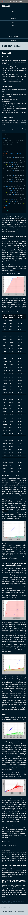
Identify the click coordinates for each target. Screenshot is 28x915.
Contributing (14, 37)
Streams (14, 33)
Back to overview (5, 907)
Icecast (6, 6)
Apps (14, 22)
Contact (14, 40)
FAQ (14, 15)
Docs (14, 11)
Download (14, 19)
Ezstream (14, 26)
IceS (14, 29)
